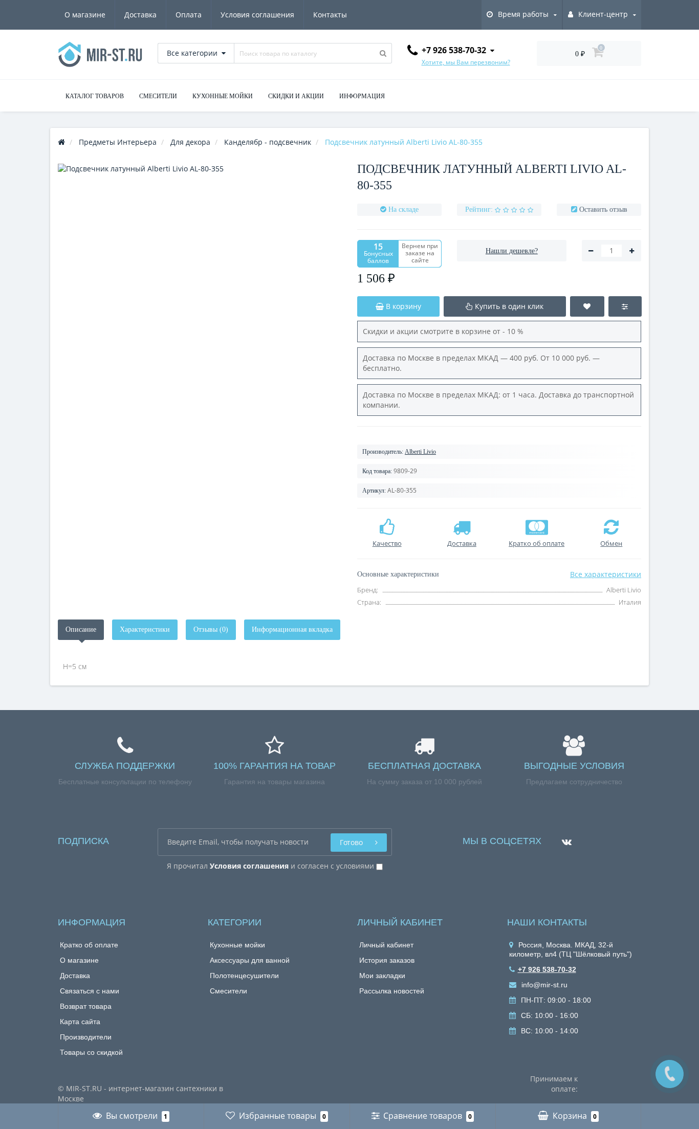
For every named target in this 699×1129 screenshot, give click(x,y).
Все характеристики (605, 574)
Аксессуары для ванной (250, 960)
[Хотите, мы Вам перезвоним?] (669, 1074)
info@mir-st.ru (543, 985)
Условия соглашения (257, 14)
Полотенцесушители (244, 975)
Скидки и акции (296, 96)
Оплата (189, 14)
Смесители (228, 991)
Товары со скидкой (91, 1052)
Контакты (330, 14)
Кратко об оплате (89, 945)
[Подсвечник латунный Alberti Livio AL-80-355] (200, 306)
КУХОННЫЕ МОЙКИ (222, 96)
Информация (362, 96)
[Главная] (61, 142)
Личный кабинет (386, 945)
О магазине (84, 14)
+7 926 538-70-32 (547, 969)
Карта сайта (80, 1021)
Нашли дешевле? (512, 251)
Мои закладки (382, 975)
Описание (80, 629)
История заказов (386, 960)
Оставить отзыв (603, 209)
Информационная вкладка (292, 629)
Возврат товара (86, 1006)
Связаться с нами (89, 991)
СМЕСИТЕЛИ (158, 96)
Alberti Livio (420, 451)
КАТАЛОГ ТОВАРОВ (94, 96)
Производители (86, 1037)
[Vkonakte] (564, 838)
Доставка (140, 14)
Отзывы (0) (210, 629)
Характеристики (145, 629)
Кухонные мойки (237, 945)
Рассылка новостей (391, 991)
